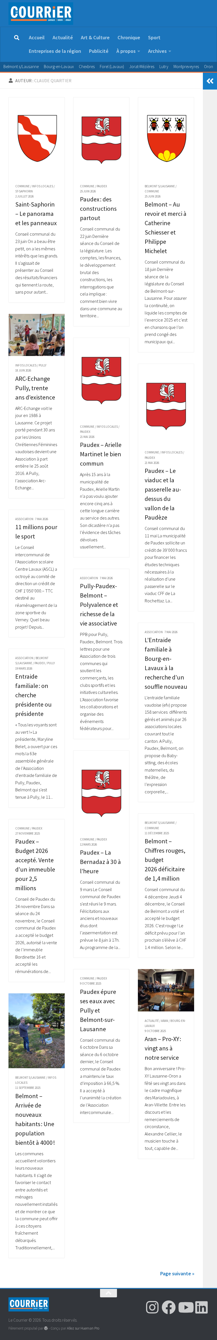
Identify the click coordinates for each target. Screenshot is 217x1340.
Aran (164, 1021)
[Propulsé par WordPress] (46, 1328)
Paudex (102, 186)
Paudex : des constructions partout (98, 208)
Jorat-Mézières (141, 66)
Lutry (163, 66)
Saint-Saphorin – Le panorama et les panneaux (36, 213)
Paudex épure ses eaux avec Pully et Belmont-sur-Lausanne (98, 1010)
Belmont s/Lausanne (21, 66)
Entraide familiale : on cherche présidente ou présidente (33, 695)
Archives (157, 51)
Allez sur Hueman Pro (83, 1328)
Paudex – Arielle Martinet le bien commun (100, 454)
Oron (208, 66)
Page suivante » (177, 1273)
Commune (22, 186)
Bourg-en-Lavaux (59, 66)
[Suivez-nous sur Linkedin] (201, 1307)
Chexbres (87, 66)
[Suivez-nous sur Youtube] (185, 1307)
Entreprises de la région (55, 51)
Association (24, 519)
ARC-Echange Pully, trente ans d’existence (35, 388)
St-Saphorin (24, 191)
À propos (126, 51)
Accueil (37, 37)
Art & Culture (95, 37)
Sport (154, 37)
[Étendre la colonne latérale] (210, 81)
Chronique (129, 37)
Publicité (98, 51)
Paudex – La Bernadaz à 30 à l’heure (100, 861)
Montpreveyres (186, 66)
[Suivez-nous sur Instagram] (152, 1307)
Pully (42, 365)
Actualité (63, 37)
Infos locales (42, 186)
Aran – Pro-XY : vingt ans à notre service (163, 1048)
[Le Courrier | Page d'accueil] (40, 13)
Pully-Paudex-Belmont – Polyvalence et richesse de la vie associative (99, 604)
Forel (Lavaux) (112, 66)
